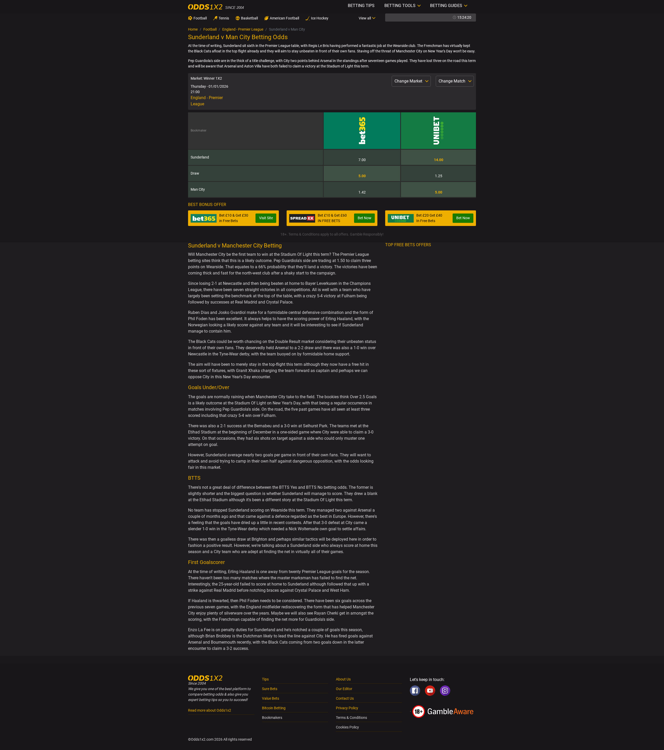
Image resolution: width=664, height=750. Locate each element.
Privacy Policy (347, 708)
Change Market (409, 81)
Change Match (452, 81)
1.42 (362, 192)
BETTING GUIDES (446, 5)
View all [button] (365, 18)
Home (193, 29)
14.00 (438, 160)
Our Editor (344, 689)
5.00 (362, 176)
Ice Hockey (319, 18)
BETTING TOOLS (400, 5)
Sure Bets (269, 689)
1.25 (438, 176)
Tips (265, 679)
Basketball (249, 18)
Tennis (224, 18)
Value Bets (270, 698)
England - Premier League (242, 29)
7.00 (362, 160)
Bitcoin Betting (274, 708)
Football (200, 18)
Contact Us (345, 698)
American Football (284, 18)
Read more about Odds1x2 (209, 710)
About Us (343, 679)
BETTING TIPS (361, 5)
